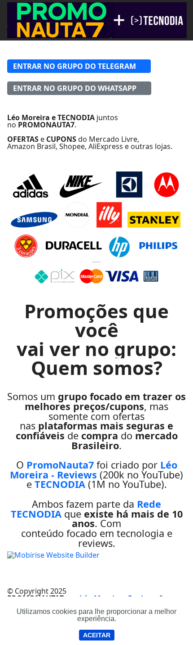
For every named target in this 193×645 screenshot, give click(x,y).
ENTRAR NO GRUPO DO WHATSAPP (74, 88)
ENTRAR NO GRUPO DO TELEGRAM (74, 66)
